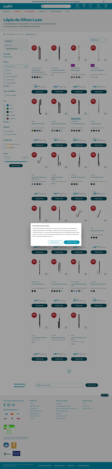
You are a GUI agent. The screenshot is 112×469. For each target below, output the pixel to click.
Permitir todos (72, 242)
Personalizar (54, 242)
